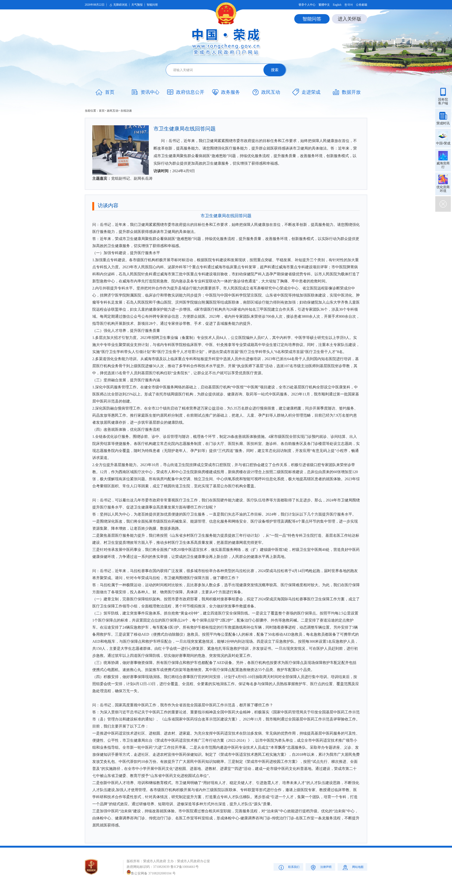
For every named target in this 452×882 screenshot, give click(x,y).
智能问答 (152, 4)
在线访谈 (126, 110)
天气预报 (137, 4)
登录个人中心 (307, 4)
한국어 (348, 4)
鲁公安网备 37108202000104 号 (153, 873)
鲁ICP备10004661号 (184, 867)
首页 (102, 110)
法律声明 (325, 867)
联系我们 (293, 867)
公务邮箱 (361, 4)
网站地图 (357, 867)
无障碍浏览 (120, 4)
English (337, 4)
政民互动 (112, 110)
